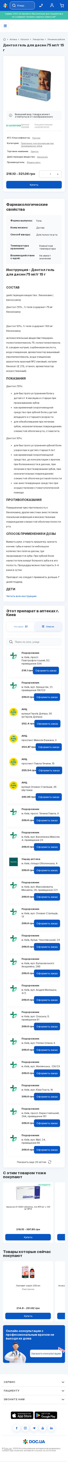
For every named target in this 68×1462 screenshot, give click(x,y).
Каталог (23, 39)
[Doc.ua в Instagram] (25, 1428)
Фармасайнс (34, 162)
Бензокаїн (42, 157)
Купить (34, 184)
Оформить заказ (45, 670)
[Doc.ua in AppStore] (22, 1415)
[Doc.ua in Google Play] (46, 1415)
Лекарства (36, 39)
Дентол (35, 151)
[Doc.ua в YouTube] (42, 1428)
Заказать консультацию (46, 1353)
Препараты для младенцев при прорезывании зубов (37, 144)
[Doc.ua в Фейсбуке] (16, 1428)
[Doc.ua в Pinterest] (51, 1428)
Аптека (11, 39)
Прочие (36, 138)
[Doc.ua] (5, 5)
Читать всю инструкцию (21, 596)
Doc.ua (8, 1448)
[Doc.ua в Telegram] (34, 1428)
